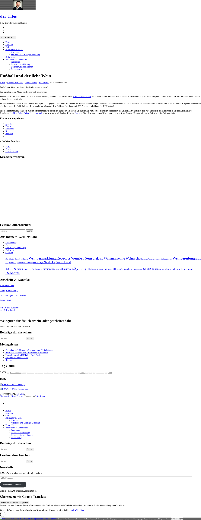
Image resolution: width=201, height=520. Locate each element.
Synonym (82, 268)
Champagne (144, 259)
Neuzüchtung (11, 242)
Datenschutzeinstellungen (22, 67)
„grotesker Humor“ (100, 373)
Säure (77, 113)
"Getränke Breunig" (69, 373)
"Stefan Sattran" (30, 373)
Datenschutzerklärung (20, 64)
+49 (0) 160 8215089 (9, 308)
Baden (17, 259)
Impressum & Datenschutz (16, 59)
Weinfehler (28, 262)
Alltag (2, 82)
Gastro (8, 149)
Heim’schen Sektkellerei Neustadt (27, 113)
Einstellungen (177, 519)
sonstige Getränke (44, 262)
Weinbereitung (184, 258)
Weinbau (77, 258)
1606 (79, 373)
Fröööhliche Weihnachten (16, 357)
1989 (8, 373)
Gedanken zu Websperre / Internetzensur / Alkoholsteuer (29, 350)
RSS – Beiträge (18, 384)
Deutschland (63, 262)
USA (6, 262)
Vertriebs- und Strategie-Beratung (25, 54)
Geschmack (47, 268)
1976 (106, 373)
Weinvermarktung (42, 258)
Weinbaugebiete (16, 262)
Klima (101, 259)
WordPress (40, 396)
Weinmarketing (114, 258)
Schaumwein (166, 259)
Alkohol (101, 269)
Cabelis (8, 245)
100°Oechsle (15, 372)
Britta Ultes (10, 57)
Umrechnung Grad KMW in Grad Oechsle (24, 355)
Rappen (8, 360)
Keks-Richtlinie (77, 510)
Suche (29, 231)
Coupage (9, 252)
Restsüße (118, 269)
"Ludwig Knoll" (88, 373)
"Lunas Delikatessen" (48, 373)
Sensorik (92, 258)
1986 (76, 373)
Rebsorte (63, 258)
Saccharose (36, 269)
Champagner (94, 269)
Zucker (17, 268)
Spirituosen (23, 259)
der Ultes (8, 16)
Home (8, 42)
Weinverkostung (154, 259)
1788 (94, 373)
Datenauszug (16, 69)
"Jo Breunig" (56, 373)
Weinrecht (133, 258)
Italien (198, 259)
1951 (82, 372)
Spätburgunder (137, 269)
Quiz (7, 47)
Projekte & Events (15, 82)
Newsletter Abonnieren (13, 484)
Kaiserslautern (11, 151)
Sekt (130, 269)
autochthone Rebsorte (169, 269)
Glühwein (9, 269)
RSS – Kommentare (20, 389)
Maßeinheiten (9, 259)
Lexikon (9, 44)
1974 (64, 373)
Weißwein (9, 250)
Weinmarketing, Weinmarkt (37, 82)
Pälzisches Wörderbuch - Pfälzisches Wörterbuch (26, 352)
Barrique (56, 269)
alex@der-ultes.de (8, 310)
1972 (25, 373)
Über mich (15, 52)
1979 (3, 372)
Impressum (15, 62)
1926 (110, 372)
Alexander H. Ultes (14, 49)
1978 (22, 373)
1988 (61, 373)
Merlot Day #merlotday (15, 247)
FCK (7, 147)
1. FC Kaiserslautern (82, 96)
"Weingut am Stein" (39, 373)
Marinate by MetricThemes (11, 396)
